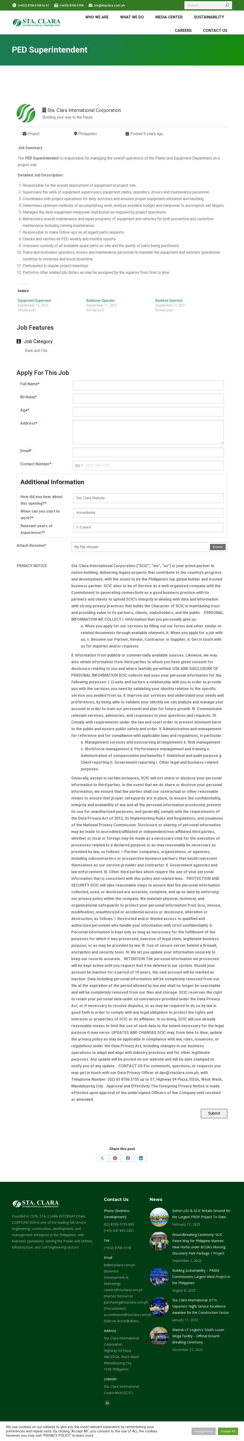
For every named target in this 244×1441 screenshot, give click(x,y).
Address (28, 423)
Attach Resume (31, 545)
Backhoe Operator (169, 300)
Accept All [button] (228, 1431)
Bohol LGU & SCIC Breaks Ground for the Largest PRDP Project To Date (201, 1213)
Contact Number (35, 464)
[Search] (227, 5)
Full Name (30, 384)
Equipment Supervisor (34, 300)
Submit (214, 1113)
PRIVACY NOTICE (32, 566)
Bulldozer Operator (100, 300)
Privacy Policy (203, 1431)
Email (25, 451)
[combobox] (78, 465)
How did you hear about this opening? (41, 500)
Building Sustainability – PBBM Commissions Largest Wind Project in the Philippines (201, 1276)
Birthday (28, 397)
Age (24, 410)
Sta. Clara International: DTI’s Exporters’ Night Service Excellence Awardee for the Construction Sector (200, 1306)
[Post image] (159, 1217)
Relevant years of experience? (36, 529)
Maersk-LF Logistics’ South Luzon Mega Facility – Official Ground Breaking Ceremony (198, 1335)
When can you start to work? (40, 514)
